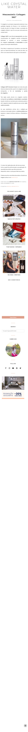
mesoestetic (15, 186)
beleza (9, 186)
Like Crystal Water (14, 5)
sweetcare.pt (14, 177)
